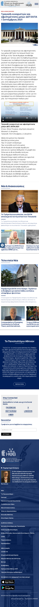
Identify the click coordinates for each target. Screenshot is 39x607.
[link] (2, 245)
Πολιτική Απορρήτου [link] (17, 598)
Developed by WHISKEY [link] (31, 598)
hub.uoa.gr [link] (26, 577)
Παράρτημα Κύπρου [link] (11, 468)
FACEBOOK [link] (11, 407)
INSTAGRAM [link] (10, 411)
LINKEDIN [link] (28, 411)
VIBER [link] (10, 414)
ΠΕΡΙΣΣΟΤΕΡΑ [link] (19, 384)
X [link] (28, 407)
